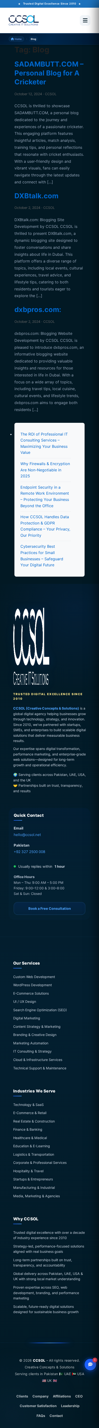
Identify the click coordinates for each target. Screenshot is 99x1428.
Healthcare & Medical (30, 1138)
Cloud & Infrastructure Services (37, 1060)
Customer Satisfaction (38, 1406)
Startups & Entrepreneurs (33, 1179)
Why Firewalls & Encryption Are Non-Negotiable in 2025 (45, 469)
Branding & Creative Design (34, 1035)
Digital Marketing (26, 1018)
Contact (56, 1416)
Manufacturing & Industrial (34, 1187)
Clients (22, 1396)
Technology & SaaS (28, 1105)
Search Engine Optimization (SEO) (40, 1010)
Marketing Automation (30, 1043)
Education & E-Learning (31, 1146)
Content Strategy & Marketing (37, 1026)
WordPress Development (32, 985)
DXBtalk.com (36, 196)
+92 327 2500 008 (29, 851)
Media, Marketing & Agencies (36, 1196)
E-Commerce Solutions (31, 993)
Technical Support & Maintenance (39, 1068)
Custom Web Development (34, 977)
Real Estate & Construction (34, 1121)
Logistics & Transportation (33, 1154)
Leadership (70, 1406)
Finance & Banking (27, 1130)
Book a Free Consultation (49, 908)
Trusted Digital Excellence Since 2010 (49, 3)
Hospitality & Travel (28, 1171)
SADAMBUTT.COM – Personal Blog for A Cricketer (48, 73)
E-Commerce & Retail (29, 1113)
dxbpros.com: (37, 309)
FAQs (41, 1416)
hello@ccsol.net (27, 834)
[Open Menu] (85, 20)
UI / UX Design (24, 1002)
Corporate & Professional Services (40, 1163)
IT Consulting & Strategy (32, 1051)
